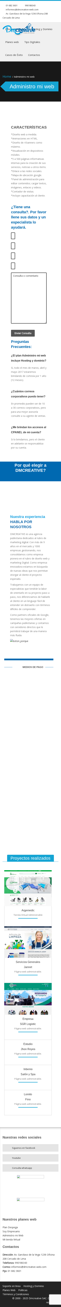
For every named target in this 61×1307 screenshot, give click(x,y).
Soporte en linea (12, 1286)
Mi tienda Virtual (11, 1239)
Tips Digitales (32, 42)
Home (7, 76)
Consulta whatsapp (22, 1167)
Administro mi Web (13, 1235)
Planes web (12, 42)
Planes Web (9, 1290)
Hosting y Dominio (41, 29)
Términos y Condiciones (16, 1294)
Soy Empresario (11, 1231)
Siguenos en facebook (23, 1147)
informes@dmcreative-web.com (22, 9)
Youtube (16, 1157)
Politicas (22, 1290)
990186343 (30, 5)
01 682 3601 (11, 5)
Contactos (34, 55)
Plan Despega (10, 1227)
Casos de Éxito (14, 55)
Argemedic (28, 910)
